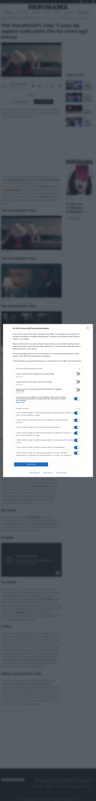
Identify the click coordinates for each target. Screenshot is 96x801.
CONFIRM (31, 464)
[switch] (77, 373)
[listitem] (48, 368)
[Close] (88, 328)
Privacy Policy (61, 473)
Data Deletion (35, 473)
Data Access (48, 473)
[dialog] (48, 400)
